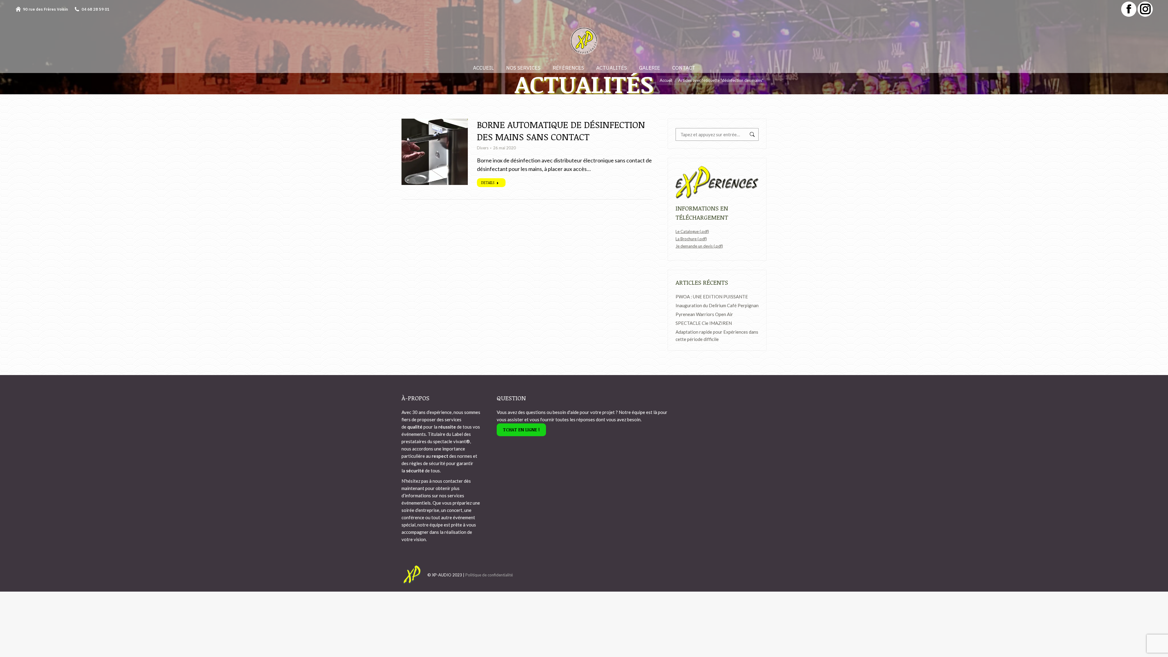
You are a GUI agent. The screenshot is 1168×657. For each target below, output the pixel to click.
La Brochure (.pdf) (691, 238)
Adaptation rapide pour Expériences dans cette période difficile (717, 335)
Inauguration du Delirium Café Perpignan (717, 305)
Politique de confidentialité (489, 574)
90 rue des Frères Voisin (45, 9)
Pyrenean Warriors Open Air (704, 314)
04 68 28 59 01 (95, 9)
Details (487, 182)
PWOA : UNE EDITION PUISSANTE (712, 296)
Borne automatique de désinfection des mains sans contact (561, 130)
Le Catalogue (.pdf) (692, 231)
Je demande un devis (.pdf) (699, 246)
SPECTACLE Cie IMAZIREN (704, 323)
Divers (482, 147)
